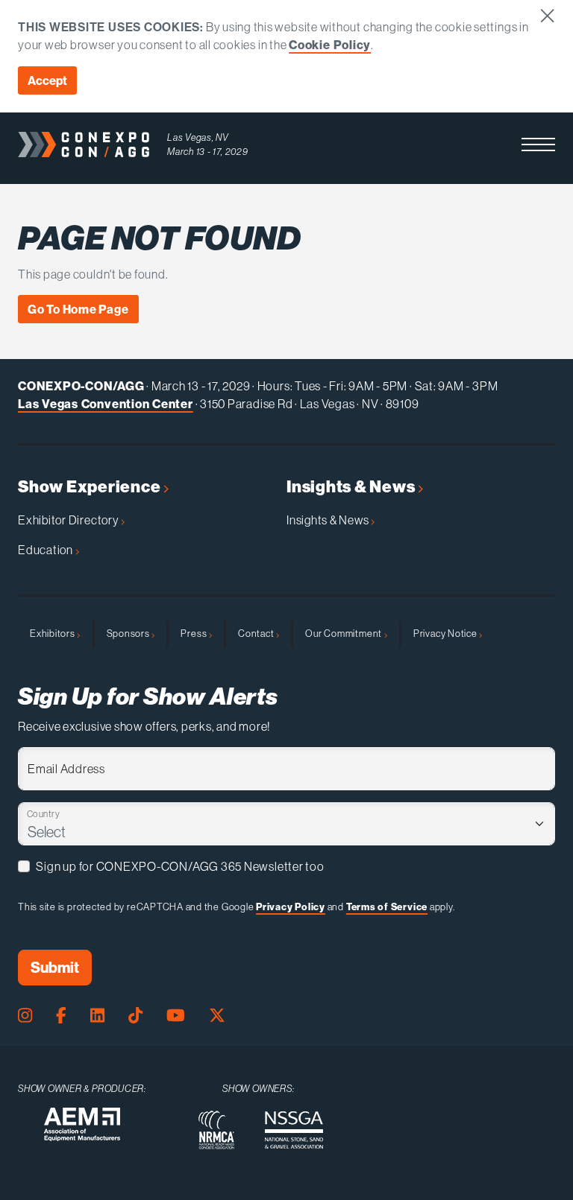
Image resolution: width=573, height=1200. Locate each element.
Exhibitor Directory (69, 519)
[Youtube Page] (175, 1015)
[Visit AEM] (82, 1124)
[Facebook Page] (61, 1015)
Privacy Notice (446, 633)
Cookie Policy (330, 44)
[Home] (83, 144)
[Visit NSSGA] (294, 1130)
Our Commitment (344, 633)
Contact (257, 633)
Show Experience (90, 487)
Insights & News (352, 487)
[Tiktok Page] (135, 1015)
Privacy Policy (290, 906)
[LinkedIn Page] (97, 1015)
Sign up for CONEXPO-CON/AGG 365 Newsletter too (180, 866)
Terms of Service (387, 906)
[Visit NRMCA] (216, 1130)
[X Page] (217, 1015)
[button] (538, 144)
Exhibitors (53, 633)
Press (195, 633)
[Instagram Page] (25, 1015)
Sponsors (129, 633)
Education (46, 549)
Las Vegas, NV (198, 137)
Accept (47, 80)
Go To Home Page (78, 309)
